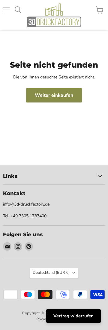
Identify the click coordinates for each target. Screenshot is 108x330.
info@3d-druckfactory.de (26, 204)
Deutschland (51, 272)
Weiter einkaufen (54, 95)
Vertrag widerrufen (73, 316)
